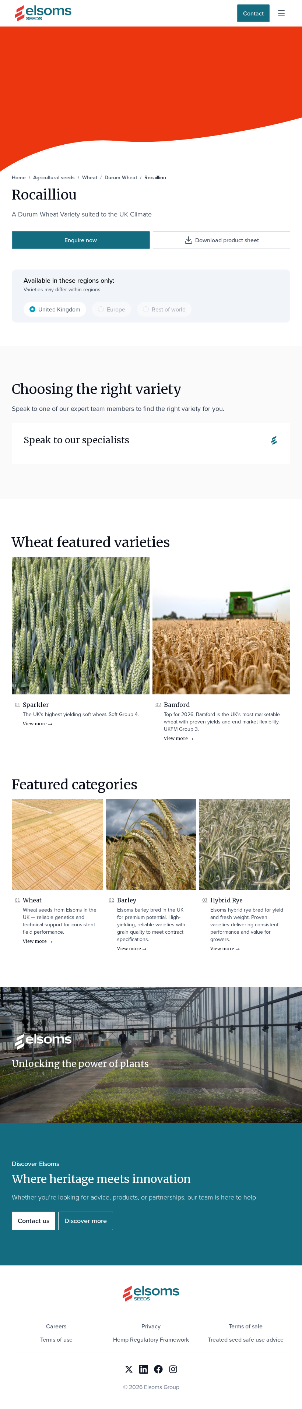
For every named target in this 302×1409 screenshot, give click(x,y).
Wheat (32, 900)
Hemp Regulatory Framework (151, 1339)
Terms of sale (246, 1326)
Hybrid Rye (226, 900)
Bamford (177, 704)
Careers (56, 1326)
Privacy (151, 1326)
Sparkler (36, 704)
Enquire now (80, 240)
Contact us (33, 1220)
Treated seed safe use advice (246, 1339)
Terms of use (56, 1339)
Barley (126, 900)
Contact (253, 13)
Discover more (85, 1220)
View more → (37, 723)
